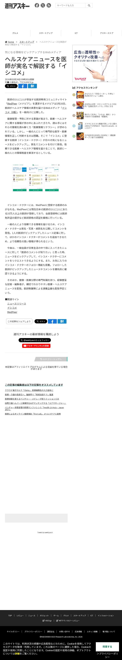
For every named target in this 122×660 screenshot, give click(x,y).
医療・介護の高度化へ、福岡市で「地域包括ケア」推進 (29, 395)
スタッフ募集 (92, 631)
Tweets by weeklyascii (45, 532)
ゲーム (56, 615)
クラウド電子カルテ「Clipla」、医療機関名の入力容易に (29, 390)
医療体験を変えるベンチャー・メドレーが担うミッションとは (32, 399)
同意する (107, 646)
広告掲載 (78, 631)
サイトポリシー (13, 631)
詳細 (17, 653)
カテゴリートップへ (52, 359)
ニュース (31, 615)
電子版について (109, 631)
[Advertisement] (61, 18)
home (11, 41)
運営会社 (50, 631)
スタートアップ (15, 33)
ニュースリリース (16, 303)
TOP (10, 615)
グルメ (66, 615)
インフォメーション (106, 33)
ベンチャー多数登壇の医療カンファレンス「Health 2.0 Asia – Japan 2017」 (34, 408)
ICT (45, 33)
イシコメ (12, 307)
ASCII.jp (48, 620)
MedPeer (12, 103)
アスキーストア (76, 33)
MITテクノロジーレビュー (69, 620)
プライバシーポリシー (33, 631)
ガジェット (44, 615)
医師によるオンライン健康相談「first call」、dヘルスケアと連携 (33, 414)
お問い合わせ (64, 631)
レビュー (20, 615)
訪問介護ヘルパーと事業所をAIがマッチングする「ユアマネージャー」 (35, 403)
